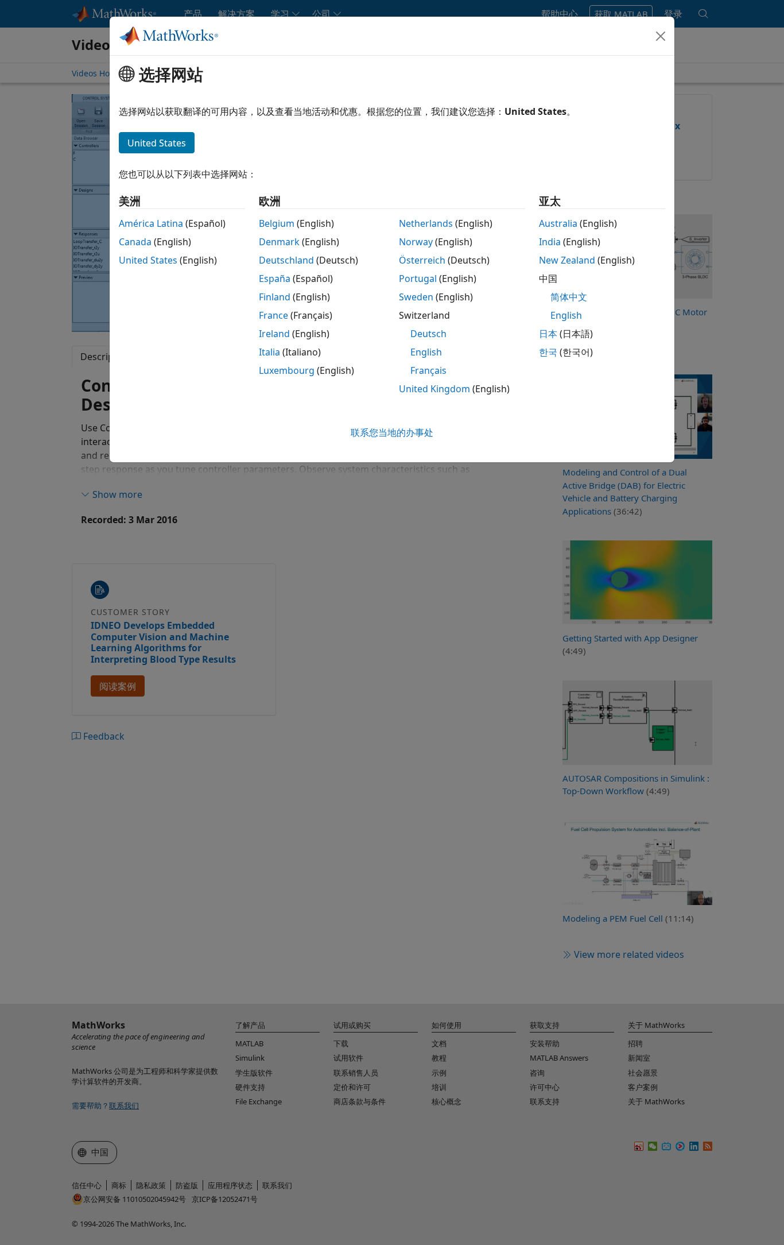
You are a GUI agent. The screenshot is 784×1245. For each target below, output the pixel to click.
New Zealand (567, 260)
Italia (269, 352)
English (426, 352)
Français (428, 370)
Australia (558, 223)
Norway (416, 241)
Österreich (422, 260)
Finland (274, 297)
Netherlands (426, 223)
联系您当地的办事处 (392, 432)
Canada (135, 241)
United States (148, 260)
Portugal (418, 278)
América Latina (151, 223)
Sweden (416, 297)
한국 (548, 352)
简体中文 (568, 297)
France (273, 315)
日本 (548, 333)
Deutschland (286, 260)
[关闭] (660, 36)
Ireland (274, 333)
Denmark (279, 241)
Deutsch (428, 333)
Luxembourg (287, 370)
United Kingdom (434, 388)
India (550, 241)
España (274, 278)
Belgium (276, 223)
